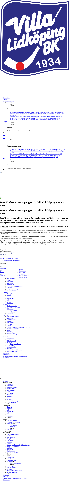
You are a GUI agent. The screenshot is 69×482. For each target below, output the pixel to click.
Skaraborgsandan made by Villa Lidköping (18, 327)
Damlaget (9, 295)
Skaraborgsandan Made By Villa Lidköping (15, 356)
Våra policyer (10, 322)
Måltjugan (12, 312)
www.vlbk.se (3, 254)
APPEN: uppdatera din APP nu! (9, 258)
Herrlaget (9, 293)
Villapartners (10, 309)
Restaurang (6, 353)
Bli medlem (10, 342)
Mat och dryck (23, 277)
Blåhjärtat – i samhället (13, 328)
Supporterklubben (11, 347)
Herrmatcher (10, 283)
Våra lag (5, 292)
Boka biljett (22, 274)
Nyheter (21, 269)
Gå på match (22, 271)
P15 (8, 301)
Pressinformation (11, 290)
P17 (8, 300)
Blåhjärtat (9, 330)
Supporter (6, 336)
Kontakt (9, 325)
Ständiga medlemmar (15, 344)
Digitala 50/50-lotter (12, 351)
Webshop (9, 348)
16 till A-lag (10, 331)
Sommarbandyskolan (12, 335)
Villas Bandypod (11, 341)
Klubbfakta (10, 318)
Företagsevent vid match (13, 307)
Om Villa (5, 315)
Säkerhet (9, 280)
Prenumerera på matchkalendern (15, 286)
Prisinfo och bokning (12, 289)
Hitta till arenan (11, 278)
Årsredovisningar (11, 319)
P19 (8, 297)
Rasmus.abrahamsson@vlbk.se (8, 253)
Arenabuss (9, 287)
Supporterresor (11, 345)
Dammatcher (10, 284)
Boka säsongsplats (24, 275)
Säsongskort (22, 272)
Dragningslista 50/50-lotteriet (14, 350)
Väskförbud (10, 281)
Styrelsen (9, 324)
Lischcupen (6, 357)
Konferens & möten (12, 306)
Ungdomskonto (11, 333)
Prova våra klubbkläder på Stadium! (9, 260)
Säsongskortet (10, 338)
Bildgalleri (9, 321)
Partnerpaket (10, 313)
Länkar (9, 339)
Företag (5, 304)
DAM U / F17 (10, 298)
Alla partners (13, 310)
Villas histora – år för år (13, 316)
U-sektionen (10, 303)
